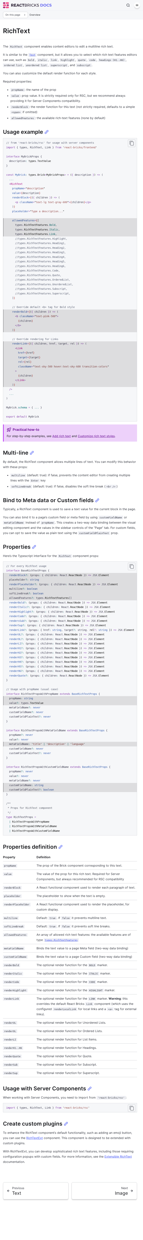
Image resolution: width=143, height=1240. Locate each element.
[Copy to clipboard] (131, 143)
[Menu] (137, 5)
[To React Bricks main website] (21, 5)
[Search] (128, 5)
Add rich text (61, 436)
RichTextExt (34, 1138)
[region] (70, 698)
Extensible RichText (118, 1156)
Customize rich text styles (96, 436)
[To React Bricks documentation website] (46, 5)
